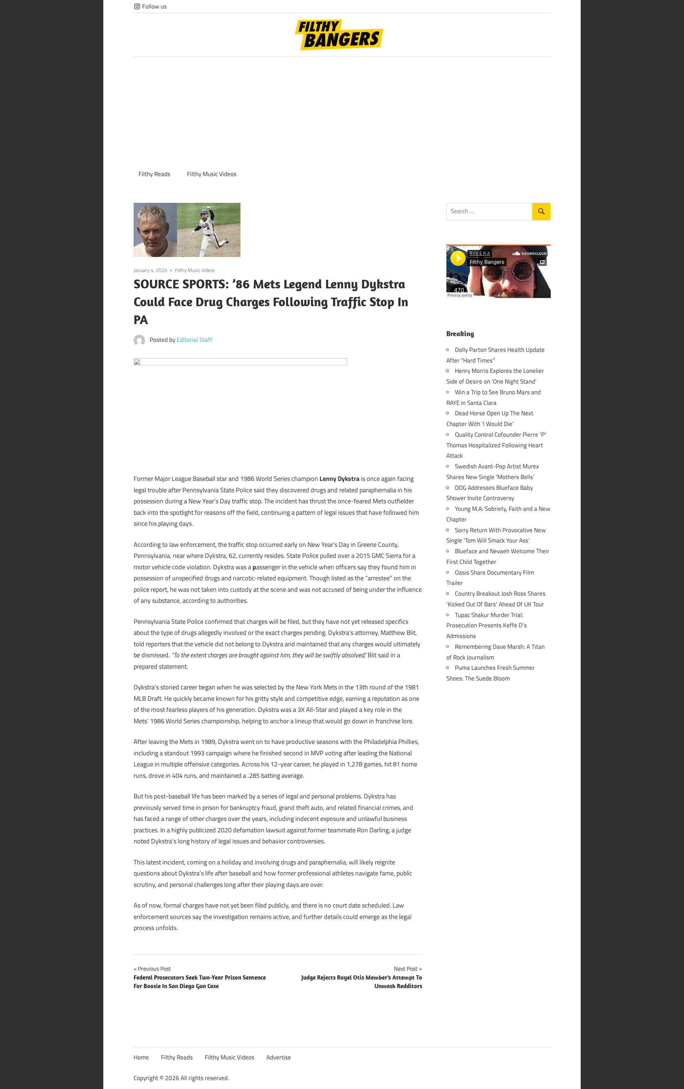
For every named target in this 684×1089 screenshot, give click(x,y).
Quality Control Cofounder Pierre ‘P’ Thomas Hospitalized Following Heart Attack (496, 445)
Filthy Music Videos (212, 174)
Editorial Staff (194, 339)
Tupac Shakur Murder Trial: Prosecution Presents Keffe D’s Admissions (486, 625)
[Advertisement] (342, 110)
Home (141, 1057)
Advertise (278, 1057)
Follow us (154, 6)
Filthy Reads (154, 174)
